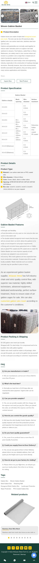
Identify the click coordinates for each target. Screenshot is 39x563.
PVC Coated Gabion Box (21, 489)
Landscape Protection (28, 486)
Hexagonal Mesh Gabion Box (10, 486)
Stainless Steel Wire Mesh (11, 529)
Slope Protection (6, 489)
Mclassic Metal (15, 276)
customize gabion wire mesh (13, 301)
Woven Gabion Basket (17, 481)
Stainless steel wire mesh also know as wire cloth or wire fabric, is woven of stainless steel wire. (18, 533)
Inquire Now (8, 81)
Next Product (24, 81)
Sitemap (23, 554)
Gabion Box (4, 481)
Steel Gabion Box (6, 483)
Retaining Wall (18, 483)
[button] (8, 537)
